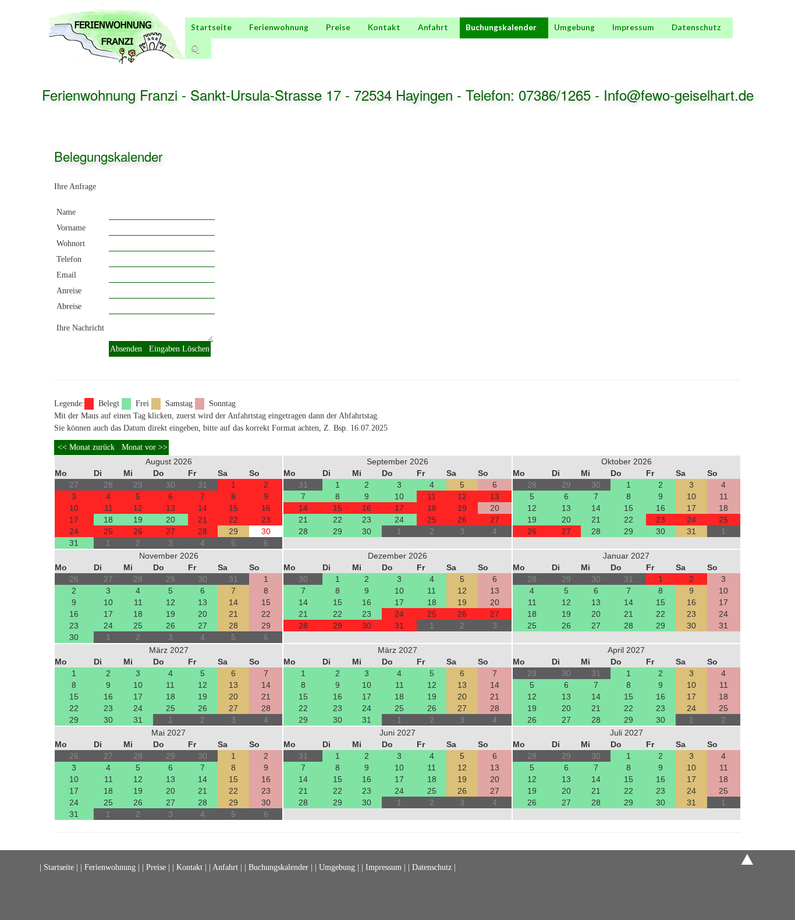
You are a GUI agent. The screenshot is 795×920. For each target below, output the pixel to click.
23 (266, 519)
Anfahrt (433, 27)
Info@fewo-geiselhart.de (679, 94)
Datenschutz (696, 27)
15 (233, 508)
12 (138, 508)
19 (138, 519)
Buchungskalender (501, 27)
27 (170, 531)
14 (202, 508)
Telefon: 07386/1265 (530, 94)
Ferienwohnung (278, 27)
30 (266, 531)
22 (233, 519)
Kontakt (384, 27)
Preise (338, 27)
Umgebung (574, 27)
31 (74, 543)
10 (74, 508)
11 (108, 508)
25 (108, 531)
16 (266, 508)
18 (108, 519)
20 (170, 519)
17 (74, 519)
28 (202, 531)
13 (170, 508)
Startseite (211, 27)
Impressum (633, 27)
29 (233, 531)
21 (202, 519)
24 (74, 531)
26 (138, 531)
